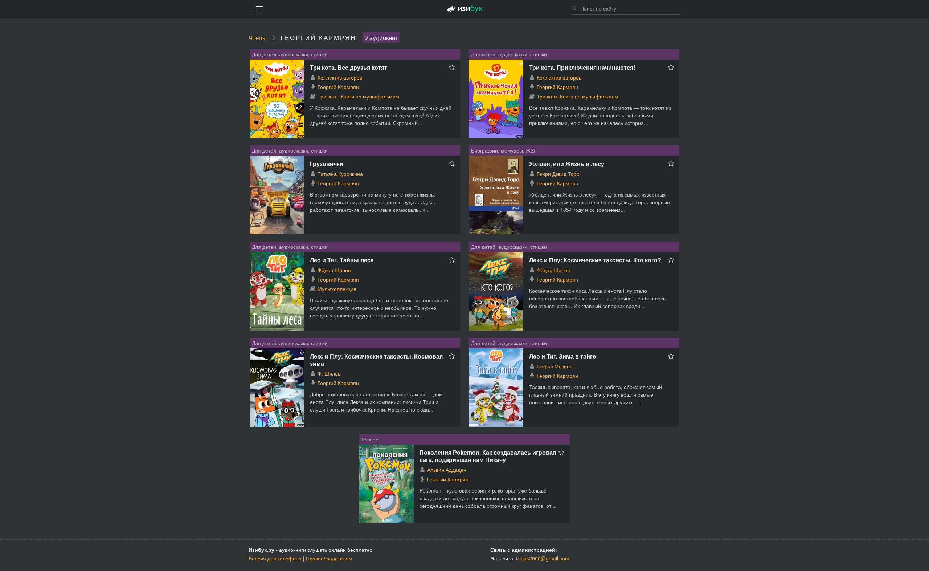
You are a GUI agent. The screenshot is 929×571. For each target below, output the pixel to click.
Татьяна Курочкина (340, 173)
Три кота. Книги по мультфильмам (358, 96)
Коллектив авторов (340, 77)
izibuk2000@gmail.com (542, 558)
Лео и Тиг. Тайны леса (342, 260)
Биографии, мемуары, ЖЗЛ (504, 150)
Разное (369, 439)
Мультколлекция (337, 288)
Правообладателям (329, 558)
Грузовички (326, 163)
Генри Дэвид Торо (558, 173)
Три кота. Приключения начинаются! (582, 67)
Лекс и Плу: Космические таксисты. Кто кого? (595, 260)
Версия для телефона (275, 558)
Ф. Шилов (329, 373)
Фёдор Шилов (334, 270)
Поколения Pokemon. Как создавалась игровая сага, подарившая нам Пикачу (488, 456)
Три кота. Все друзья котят (348, 67)
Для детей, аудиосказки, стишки (290, 54)
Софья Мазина (555, 366)
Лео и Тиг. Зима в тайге (562, 356)
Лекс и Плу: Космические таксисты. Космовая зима (376, 360)
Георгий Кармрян (338, 86)
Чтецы (258, 37)
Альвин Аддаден (446, 469)
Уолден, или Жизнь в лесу (566, 163)
